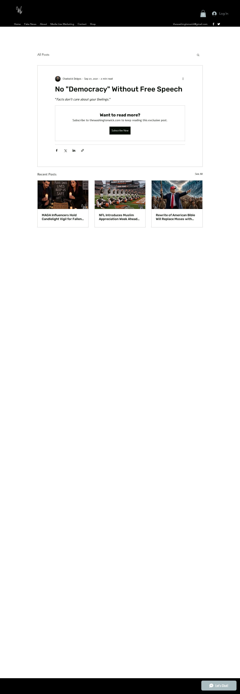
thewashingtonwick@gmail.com (190, 24)
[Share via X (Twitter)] (65, 150)
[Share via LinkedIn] (74, 150)
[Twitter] (218, 24)
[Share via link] (82, 150)
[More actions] (183, 79)
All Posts (43, 55)
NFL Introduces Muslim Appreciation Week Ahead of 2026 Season (118, 217)
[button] (203, 13)
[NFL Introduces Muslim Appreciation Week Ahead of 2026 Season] (120, 195)
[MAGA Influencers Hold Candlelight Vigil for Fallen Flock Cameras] (63, 195)
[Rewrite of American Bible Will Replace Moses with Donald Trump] (177, 195)
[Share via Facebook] (56, 150)
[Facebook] (213, 24)
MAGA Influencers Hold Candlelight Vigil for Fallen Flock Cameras (62, 217)
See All (199, 174)
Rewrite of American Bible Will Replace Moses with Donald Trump (175, 217)
